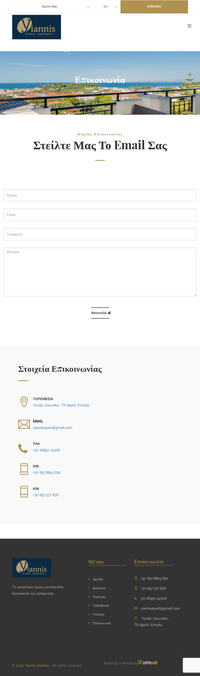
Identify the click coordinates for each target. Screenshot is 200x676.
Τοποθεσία (100, 605)
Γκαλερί (98, 614)
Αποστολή (99, 313)
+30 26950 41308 (46, 450)
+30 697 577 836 (45, 495)
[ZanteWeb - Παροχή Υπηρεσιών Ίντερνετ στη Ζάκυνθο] (147, 663)
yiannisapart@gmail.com (52, 428)
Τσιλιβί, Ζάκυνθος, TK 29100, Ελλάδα (61, 405)
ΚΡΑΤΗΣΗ (154, 6)
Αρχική (89, 88)
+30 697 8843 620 (47, 472)
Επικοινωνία (107, 88)
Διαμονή (98, 588)
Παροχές (99, 597)
